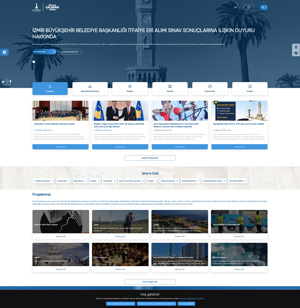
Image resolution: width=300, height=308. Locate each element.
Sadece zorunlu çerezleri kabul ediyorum (156, 303)
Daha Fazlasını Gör (150, 158)
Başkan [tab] (130, 91)
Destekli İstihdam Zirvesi (212, 181)
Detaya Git (61, 146)
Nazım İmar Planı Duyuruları (130, 181)
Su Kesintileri (62, 181)
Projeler (151, 181)
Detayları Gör (40, 51)
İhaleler (93, 181)
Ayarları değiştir (186, 303)
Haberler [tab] (50, 91)
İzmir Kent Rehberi (236, 181)
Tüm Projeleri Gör (150, 281)
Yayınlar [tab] (170, 91)
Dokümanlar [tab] (210, 91)
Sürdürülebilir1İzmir (189, 181)
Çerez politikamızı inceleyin (192, 298)
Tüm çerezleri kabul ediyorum (120, 303)
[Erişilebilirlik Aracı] (296, 47)
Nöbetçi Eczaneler (42, 181)
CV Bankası (107, 181)
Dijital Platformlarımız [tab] (90, 91)
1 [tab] (33, 62)
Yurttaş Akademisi (168, 181)
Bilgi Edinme (78, 181)
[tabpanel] (150, 40)
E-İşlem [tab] (250, 91)
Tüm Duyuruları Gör (70, 51)
